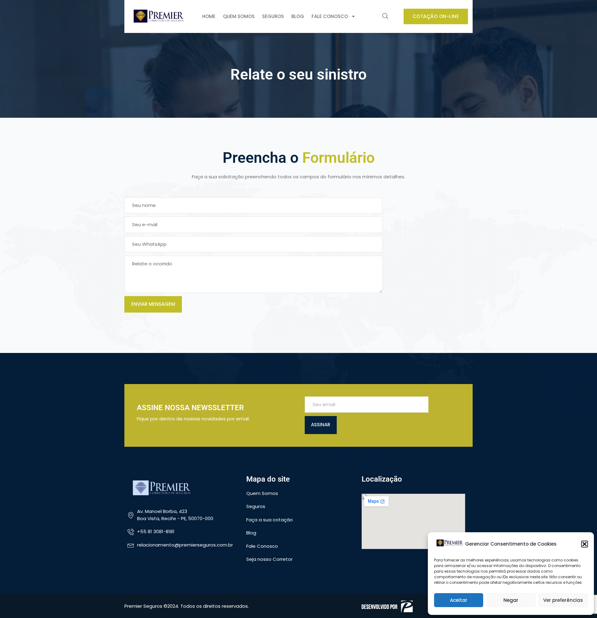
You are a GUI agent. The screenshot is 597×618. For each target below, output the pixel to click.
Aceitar (458, 600)
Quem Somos (239, 16)
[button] (584, 544)
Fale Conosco (330, 16)
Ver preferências (563, 600)
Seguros (273, 16)
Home (208, 16)
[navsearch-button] (385, 16)
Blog (297, 16)
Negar (510, 600)
